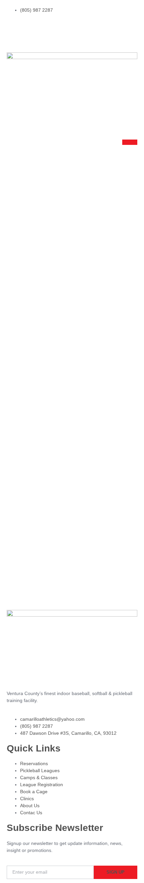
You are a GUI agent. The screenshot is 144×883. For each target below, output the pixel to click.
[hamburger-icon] (129, 142)
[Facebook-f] (33, 28)
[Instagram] (15, 28)
